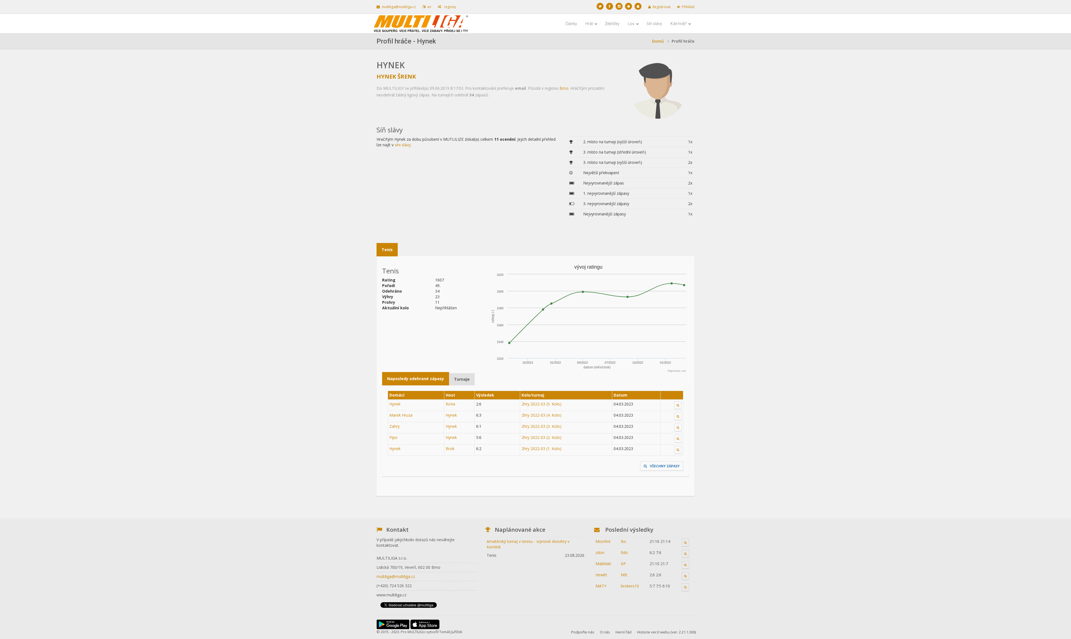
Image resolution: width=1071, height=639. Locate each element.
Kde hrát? (679, 23)
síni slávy (403, 144)
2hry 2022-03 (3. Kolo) (541, 426)
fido (624, 552)
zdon (599, 552)
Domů (658, 41)
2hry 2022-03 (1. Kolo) (541, 448)
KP (623, 563)
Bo (623, 541)
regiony (449, 6)
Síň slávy (654, 23)
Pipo (393, 437)
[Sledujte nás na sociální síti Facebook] (609, 6)
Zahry (394, 426)
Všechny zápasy (664, 466)
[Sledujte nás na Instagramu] (619, 6)
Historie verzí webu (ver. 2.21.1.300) (666, 632)
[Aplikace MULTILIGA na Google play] (628, 6)
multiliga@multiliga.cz (399, 6)
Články (571, 23)
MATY (600, 586)
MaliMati (603, 563)
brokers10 (630, 586)
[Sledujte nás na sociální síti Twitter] (600, 6)
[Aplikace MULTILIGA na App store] (638, 6)
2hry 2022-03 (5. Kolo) (541, 404)
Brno (563, 88)
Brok (450, 448)
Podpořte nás (582, 632)
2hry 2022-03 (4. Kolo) (541, 415)
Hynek (395, 404)
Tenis (387, 249)
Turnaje (462, 379)
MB (624, 574)
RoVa (450, 404)
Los (631, 23)
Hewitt (601, 574)
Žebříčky (612, 23)
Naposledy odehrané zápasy (415, 378)
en (429, 6)
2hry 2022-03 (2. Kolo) (541, 437)
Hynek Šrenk (396, 76)
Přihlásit (688, 6)
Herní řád (623, 632)
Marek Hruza (401, 415)
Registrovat (661, 6)
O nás (605, 632)
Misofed (602, 541)
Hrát (589, 23)
